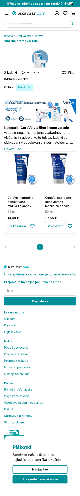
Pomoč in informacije (18, 389)
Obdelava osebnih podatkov (23, 402)
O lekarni (10, 318)
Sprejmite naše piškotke (40, 479)
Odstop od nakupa (17, 374)
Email (10, 290)
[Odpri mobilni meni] (6, 13)
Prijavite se (40, 301)
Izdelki (8, 36)
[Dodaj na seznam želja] (32, 226)
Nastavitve (40, 469)
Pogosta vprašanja (16, 396)
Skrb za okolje (14, 422)
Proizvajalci (23, 36)
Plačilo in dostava (16, 354)
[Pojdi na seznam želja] (65, 13)
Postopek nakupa (16, 360)
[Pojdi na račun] (57, 13)
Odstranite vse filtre (16, 79)
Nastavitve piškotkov (18, 415)
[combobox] (25, 72)
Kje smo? (10, 325)
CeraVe (39, 36)
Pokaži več (12, 149)
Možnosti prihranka (17, 367)
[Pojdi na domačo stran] (28, 13)
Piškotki (9, 409)
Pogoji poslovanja (16, 347)
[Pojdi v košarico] (73, 13)
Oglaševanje (12, 332)
